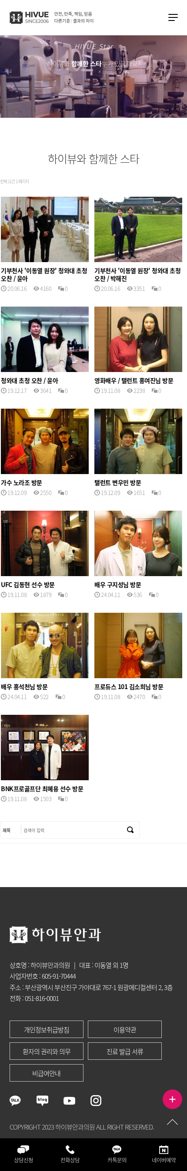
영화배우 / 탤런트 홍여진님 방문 (133, 380)
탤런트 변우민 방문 (117, 482)
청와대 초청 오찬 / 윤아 (29, 380)
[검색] (130, 830)
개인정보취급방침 (46, 1029)
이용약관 (125, 1029)
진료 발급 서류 (125, 1051)
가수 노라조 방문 (21, 482)
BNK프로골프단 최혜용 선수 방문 (42, 788)
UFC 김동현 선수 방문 (28, 584)
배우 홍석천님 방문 (24, 686)
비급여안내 (46, 1073)
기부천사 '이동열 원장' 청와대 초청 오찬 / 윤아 (44, 274)
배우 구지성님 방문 (117, 584)
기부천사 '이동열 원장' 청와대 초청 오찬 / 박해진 (137, 274)
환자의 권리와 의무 (46, 1051)
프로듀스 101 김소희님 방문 (128, 686)
